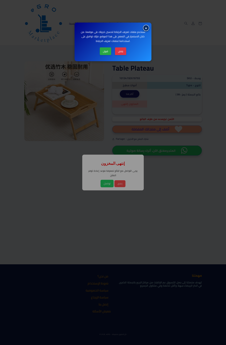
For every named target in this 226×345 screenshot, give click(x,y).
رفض (120, 51)
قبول (105, 51)
